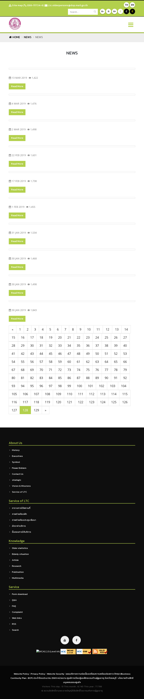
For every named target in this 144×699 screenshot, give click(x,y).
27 (125, 337)
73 (69, 370)
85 (60, 378)
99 (69, 386)
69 (32, 370)
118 (36, 402)
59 (60, 362)
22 (78, 337)
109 (58, 394)
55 (22, 362)
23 (88, 337)
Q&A (14, 600)
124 (102, 402)
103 (112, 386)
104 (123, 386)
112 (91, 394)
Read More (17, 86)
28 (13, 345)
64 (106, 362)
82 (32, 378)
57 (41, 362)
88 (88, 378)
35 (78, 345)
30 (32, 345)
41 (13, 353)
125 (113, 402)
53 (125, 353)
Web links (17, 618)
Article (15, 560)
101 (90, 386)
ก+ (114, 11)
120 (58, 402)
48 (78, 353)
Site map (17, 5)
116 (14, 402)
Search (15, 630)
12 (107, 329)
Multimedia (18, 578)
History (16, 450)
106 (25, 394)
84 (50, 378)
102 (101, 386)
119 (47, 402)
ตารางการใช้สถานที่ (21, 508)
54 (13, 362)
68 (22, 370)
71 (50, 370)
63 (97, 362)
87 (78, 378)
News (27, 37)
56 (32, 362)
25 (106, 337)
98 (60, 386)
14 (126, 329)
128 (25, 410)
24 (97, 337)
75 (88, 370)
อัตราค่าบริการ (19, 526)
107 (36, 394)
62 (88, 362)
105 (14, 394)
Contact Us (17, 474)
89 (97, 378)
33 (60, 345)
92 (125, 378)
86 (69, 378)
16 (22, 337)
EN (132, 5)
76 (97, 370)
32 (50, 345)
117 (25, 402)
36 (88, 345)
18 (41, 337)
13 (117, 329)
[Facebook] (76, 640)
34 (69, 345)
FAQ (14, 606)
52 (115, 353)
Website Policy (22, 673)
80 (13, 378)
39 (115, 345)
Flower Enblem (19, 468)
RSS (14, 624)
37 (97, 345)
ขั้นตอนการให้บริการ (21, 532)
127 (14, 410)
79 (125, 370)
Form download (20, 594)
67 (13, 370)
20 (60, 337)
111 (80, 394)
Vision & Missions (21, 486)
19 (50, 337)
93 (13, 386)
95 (32, 386)
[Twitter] (65, 640)
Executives (17, 456)
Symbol (16, 462)
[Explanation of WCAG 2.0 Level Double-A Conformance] (68, 651)
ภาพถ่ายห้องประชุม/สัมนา (24, 520)
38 (106, 345)
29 (22, 345)
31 (41, 345)
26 (115, 337)
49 (88, 353)
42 (22, 353)
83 (41, 378)
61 (78, 362)
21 (69, 337)
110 (69, 394)
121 (69, 402)
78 (115, 370)
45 (50, 353)
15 (13, 337)
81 (22, 378)
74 (78, 370)
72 (60, 370)
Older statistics (20, 548)
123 (91, 402)
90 (106, 378)
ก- (102, 11)
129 (36, 410)
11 (98, 329)
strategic (16, 480)
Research (16, 566)
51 (106, 353)
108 (47, 394)
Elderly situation (20, 554)
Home (16, 37)
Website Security (56, 673)
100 (79, 386)
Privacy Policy (38, 673)
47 (69, 353)
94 (22, 386)
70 (41, 370)
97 (50, 386)
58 (50, 362)
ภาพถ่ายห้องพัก (19, 514)
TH (126, 5)
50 (97, 353)
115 (124, 394)
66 (125, 362)
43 (32, 353)
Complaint (17, 612)
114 (113, 394)
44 (41, 353)
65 (115, 362)
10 (89, 329)
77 (106, 370)
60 (69, 362)
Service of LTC (19, 492)
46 (60, 353)
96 (41, 386)
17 (32, 337)
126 (124, 402)
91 (115, 378)
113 (102, 394)
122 (80, 402)
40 (125, 345)
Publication (18, 572)
